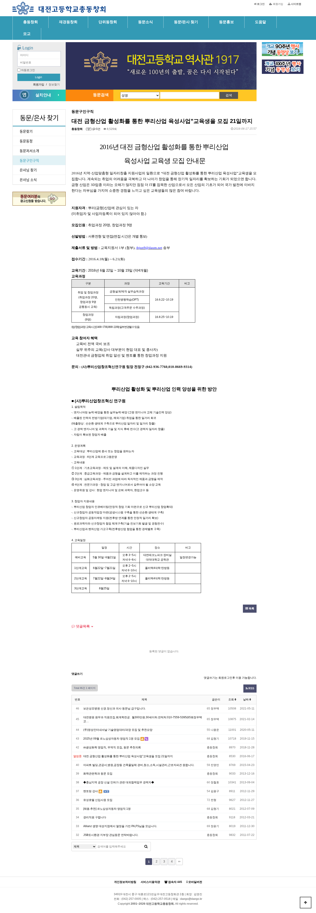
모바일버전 (195, 882)
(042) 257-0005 (131, 898)
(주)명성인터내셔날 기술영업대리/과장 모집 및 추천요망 (117, 729)
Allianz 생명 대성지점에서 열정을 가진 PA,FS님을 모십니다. (120, 826)
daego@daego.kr (191, 898)
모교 (27, 34)
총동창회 (30, 22)
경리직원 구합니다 (94, 817)
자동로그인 (28, 70)
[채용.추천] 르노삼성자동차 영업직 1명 (107, 808)
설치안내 (43, 95)
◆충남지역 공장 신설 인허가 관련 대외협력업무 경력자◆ (118, 782)
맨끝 (179, 861)
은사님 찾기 (28, 169)
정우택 (215, 708)
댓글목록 (82, 626)
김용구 (215, 791)
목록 (251, 608)
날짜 (246, 699)
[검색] (146, 846)
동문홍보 (226, 22)
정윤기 (215, 826)
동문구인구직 (29, 160)
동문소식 (145, 22)
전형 (213, 800)
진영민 (215, 765)
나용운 (215, 729)
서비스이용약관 (150, 882)
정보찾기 (54, 84)
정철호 (215, 782)
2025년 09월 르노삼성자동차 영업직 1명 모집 (111, 738)
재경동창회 (68, 22)
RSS (251, 688)
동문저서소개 (29, 150)
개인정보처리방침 (125, 882)
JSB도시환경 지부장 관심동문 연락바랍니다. (110, 835)
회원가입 (277, 4)
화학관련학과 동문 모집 (97, 773)
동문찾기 (26, 131)
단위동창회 (108, 22)
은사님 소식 (28, 179)
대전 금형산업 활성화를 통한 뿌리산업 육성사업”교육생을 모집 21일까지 (128, 756)
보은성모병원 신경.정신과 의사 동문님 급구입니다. (114, 708)
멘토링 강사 (90, 791)
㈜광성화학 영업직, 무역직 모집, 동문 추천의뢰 (112, 747)
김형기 (215, 738)
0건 (97, 129)
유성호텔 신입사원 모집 (97, 800)
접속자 (174, 882)
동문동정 (26, 140)
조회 (231, 699)
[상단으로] (305, 902)
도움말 (260, 22)
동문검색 (101, 95)
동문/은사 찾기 (186, 22)
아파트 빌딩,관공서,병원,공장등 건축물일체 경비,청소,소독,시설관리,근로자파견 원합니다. (138, 765)
